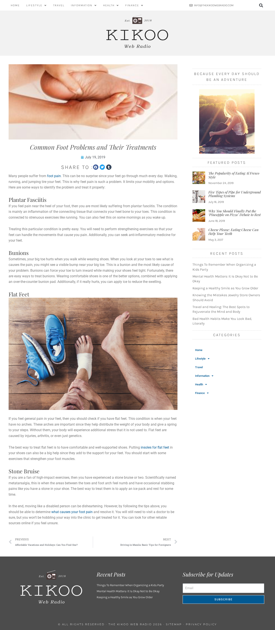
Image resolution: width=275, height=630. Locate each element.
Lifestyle (34, 5)
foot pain (54, 176)
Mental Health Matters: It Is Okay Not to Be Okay (128, 591)
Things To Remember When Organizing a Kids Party (130, 585)
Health (109, 5)
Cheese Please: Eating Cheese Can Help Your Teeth (233, 231)
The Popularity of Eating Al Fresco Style (233, 175)
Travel (58, 5)
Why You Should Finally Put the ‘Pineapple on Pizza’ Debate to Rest (234, 213)
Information (81, 5)
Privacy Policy (201, 624)
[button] (261, 5)
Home (15, 5)
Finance (132, 5)
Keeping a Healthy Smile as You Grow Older (225, 288)
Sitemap (174, 624)
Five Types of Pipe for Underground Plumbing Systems (234, 194)
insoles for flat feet (155, 447)
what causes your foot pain (72, 512)
